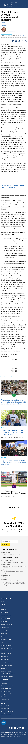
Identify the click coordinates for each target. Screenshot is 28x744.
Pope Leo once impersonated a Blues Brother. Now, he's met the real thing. (13, 463)
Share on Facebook (16, 41)
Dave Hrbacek (4, 437)
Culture (3, 607)
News (2, 427)
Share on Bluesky (13, 41)
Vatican (3, 22)
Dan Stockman (5, 496)
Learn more (22, 35)
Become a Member (6, 645)
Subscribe (24, 5)
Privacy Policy (5, 708)
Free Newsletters (6, 671)
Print (26, 41)
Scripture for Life (6, 615)
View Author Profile (11, 31)
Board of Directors (6, 714)
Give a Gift (4, 668)
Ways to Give (4, 651)
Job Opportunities (6, 688)
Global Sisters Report (7, 624)
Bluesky (9, 728)
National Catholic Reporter (3, 722)
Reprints (3, 696)
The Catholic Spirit (13, 437)
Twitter (12, 728)
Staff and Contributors (7, 711)
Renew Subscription (7, 665)
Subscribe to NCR (6, 663)
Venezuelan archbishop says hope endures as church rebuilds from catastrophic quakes (13, 402)
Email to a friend (22, 41)
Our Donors (4, 656)
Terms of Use (14, 732)
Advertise (4, 636)
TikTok (23, 728)
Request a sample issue (7, 676)
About (3, 703)
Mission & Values (6, 706)
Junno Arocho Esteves (7, 407)
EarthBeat (4, 621)
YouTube (18, 728)
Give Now (4, 643)
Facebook (15, 728)
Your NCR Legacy (6, 653)
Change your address (7, 694)
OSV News (15, 407)
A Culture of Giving (6, 648)
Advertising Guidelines (6, 732)
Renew (19, 5)
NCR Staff (3, 467)
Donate (16, 5)
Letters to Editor (5, 691)
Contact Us (4, 683)
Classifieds (4, 631)
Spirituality (4, 612)
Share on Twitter (19, 41)
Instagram (20, 728)
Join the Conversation (6, 34)
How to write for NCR (7, 685)
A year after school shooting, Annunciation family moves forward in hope (12, 432)
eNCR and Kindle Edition (8, 674)
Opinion (3, 609)
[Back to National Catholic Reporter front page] (8, 5)
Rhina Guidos (12, 496)
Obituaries (4, 633)
